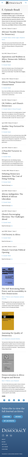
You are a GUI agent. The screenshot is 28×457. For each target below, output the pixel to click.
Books (3, 441)
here (12, 185)
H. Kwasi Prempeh (16, 109)
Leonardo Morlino (15, 339)
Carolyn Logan (15, 37)
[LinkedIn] (11, 435)
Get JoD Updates (9, 421)
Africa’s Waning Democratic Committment (14, 83)
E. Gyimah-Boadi (6, 37)
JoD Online (5, 446)
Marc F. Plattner (6, 297)
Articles (4, 444)
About (4, 439)
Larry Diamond (15, 297)
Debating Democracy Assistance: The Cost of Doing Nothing (12, 176)
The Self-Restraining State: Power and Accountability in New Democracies (14, 291)
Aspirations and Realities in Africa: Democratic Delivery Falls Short (13, 59)
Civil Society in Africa (11, 234)
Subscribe (7, 416)
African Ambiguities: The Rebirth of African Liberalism (12, 196)
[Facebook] (3, 435)
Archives (18, 416)
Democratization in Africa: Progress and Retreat (13, 376)
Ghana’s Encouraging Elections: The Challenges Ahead (13, 216)
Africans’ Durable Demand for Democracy (13, 33)
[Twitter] (7, 435)
